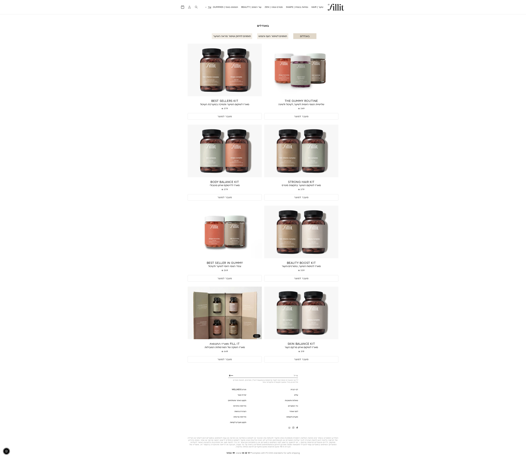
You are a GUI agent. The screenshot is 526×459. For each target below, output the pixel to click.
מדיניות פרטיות (240, 416)
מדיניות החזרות (239, 406)
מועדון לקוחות (292, 416)
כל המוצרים (293, 406)
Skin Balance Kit (301, 344)
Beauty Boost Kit (301, 263)
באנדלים (305, 36)
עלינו (296, 395)
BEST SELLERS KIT (224, 101)
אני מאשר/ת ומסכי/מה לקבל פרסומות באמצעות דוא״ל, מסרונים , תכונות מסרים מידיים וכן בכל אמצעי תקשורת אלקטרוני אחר (265, 381)
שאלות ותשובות (291, 400)
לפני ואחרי (293, 411)
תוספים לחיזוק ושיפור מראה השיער (232, 36)
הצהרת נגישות (240, 411)
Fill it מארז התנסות (225, 344)
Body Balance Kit (224, 182)
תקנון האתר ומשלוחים (237, 400)
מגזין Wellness (239, 389)
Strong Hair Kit (301, 182)
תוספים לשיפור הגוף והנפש (272, 36)
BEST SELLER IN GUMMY (225, 263)
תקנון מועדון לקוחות (238, 422)
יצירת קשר (242, 395)
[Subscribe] (231, 375)
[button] (207, 7)
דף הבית (294, 389)
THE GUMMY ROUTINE (301, 101)
